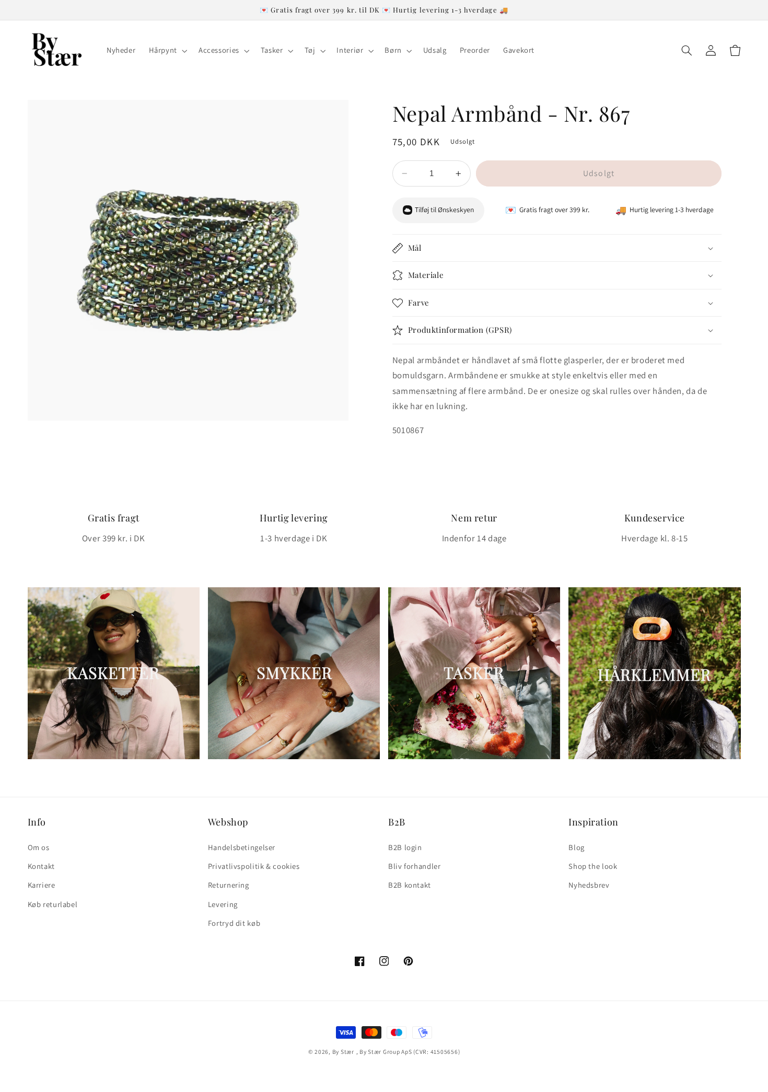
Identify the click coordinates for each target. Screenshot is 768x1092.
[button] (167, 50)
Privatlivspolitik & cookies (254, 866)
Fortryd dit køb (234, 923)
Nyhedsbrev (588, 885)
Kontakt (41, 866)
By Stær (343, 1051)
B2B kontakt (409, 885)
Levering (223, 904)
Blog (576, 847)
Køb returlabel (53, 904)
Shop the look (592, 866)
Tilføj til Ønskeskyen (444, 210)
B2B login (405, 847)
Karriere (41, 885)
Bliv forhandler (414, 866)
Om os (39, 847)
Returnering (228, 885)
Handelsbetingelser (241, 847)
